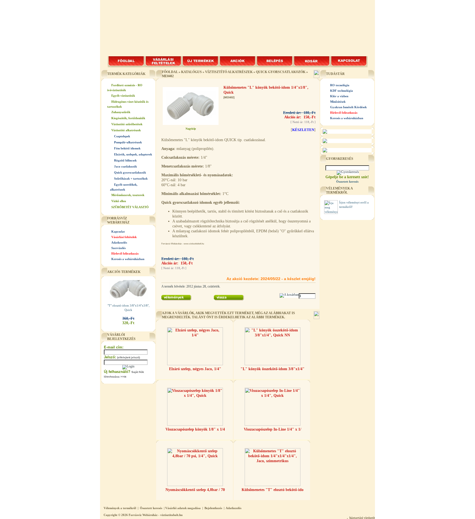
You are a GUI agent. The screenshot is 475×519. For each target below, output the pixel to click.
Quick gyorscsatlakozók (130, 172)
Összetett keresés (151, 508)
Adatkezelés (119, 242)
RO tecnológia (339, 85)
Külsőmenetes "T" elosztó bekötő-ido (272, 490)
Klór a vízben (339, 96)
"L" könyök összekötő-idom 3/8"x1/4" (273, 369)
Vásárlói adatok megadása (183, 508)
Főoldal (170, 72)
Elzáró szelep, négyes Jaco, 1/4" (195, 369)
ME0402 (168, 76)
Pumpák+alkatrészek (128, 142)
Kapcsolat (118, 231)
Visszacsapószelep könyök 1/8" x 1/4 (195, 429)
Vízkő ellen (118, 201)
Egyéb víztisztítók (123, 95)
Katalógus (191, 72)
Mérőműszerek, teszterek (127, 195)
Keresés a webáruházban (127, 259)
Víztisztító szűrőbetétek (126, 124)
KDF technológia (341, 90)
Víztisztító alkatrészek (126, 130)
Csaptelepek (122, 136)
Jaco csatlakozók (125, 166)
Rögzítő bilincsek (125, 160)
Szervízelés (118, 248)
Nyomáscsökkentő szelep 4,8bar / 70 (195, 490)
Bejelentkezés (213, 508)
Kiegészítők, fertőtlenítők (128, 118)
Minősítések (338, 101)
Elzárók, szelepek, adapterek (133, 154)
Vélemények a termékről (120, 508)
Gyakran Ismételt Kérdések (348, 107)
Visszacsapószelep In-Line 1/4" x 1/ (272, 429)
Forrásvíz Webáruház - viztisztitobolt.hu (156, 515)
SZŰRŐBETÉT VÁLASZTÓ (130, 207)
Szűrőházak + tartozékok (131, 178)
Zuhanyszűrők (120, 112)
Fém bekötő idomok (127, 148)
